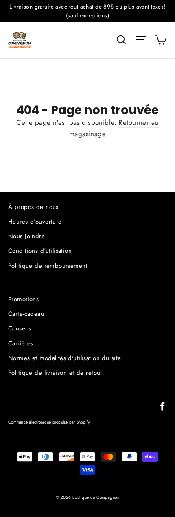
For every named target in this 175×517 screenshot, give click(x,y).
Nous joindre (26, 236)
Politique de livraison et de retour (55, 372)
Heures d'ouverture (35, 221)
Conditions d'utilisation (40, 250)
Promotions (23, 299)
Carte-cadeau (26, 313)
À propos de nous (33, 206)
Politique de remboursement (48, 265)
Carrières (20, 343)
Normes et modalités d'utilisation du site (64, 358)
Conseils (19, 328)
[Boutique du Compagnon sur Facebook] (162, 405)
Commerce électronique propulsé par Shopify (49, 422)
